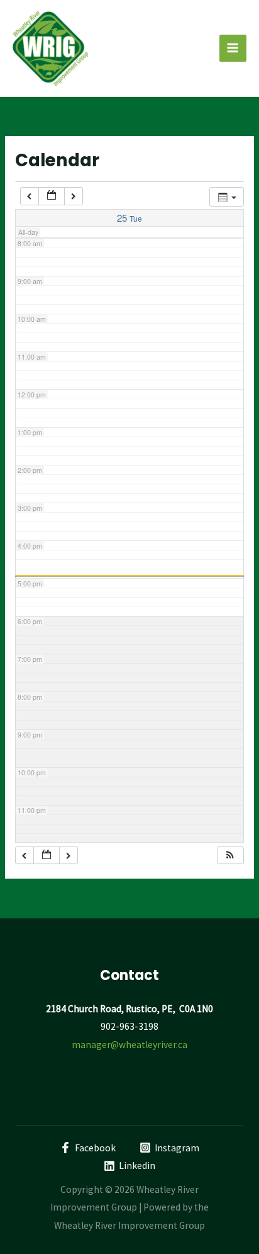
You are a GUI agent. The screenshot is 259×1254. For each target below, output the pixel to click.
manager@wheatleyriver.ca (129, 1045)
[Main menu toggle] (232, 48)
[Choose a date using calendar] (51, 196)
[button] (230, 855)
